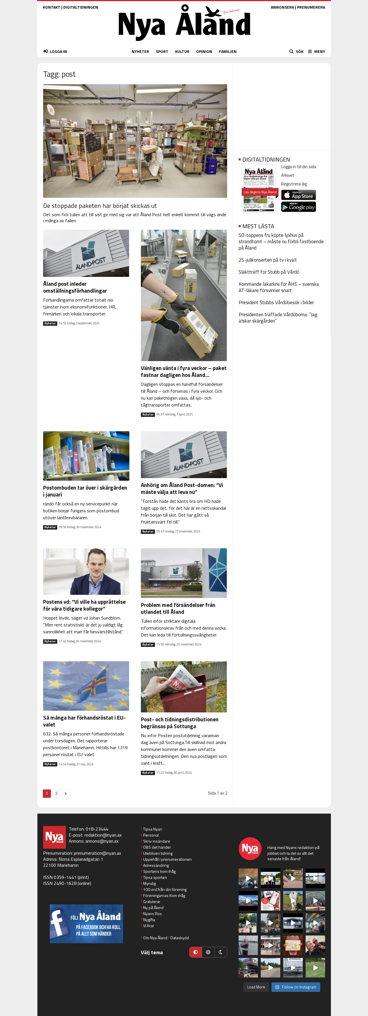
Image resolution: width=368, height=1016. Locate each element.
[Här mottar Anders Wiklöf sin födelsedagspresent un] (315, 923)
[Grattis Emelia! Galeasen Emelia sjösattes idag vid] (248, 945)
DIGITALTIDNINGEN (80, 7)
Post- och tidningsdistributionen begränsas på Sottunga (179, 722)
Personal (151, 835)
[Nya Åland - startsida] (184, 42)
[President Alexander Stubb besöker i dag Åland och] (293, 878)
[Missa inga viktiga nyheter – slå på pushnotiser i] (270, 900)
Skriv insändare (156, 841)
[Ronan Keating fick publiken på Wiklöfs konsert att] (270, 923)
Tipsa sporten (155, 877)
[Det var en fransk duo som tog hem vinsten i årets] (315, 878)
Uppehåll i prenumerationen (167, 859)
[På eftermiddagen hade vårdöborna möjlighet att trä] (270, 878)
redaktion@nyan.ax (103, 834)
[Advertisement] (282, 105)
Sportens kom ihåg (159, 871)
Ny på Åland (153, 907)
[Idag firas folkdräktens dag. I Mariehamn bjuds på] (315, 900)
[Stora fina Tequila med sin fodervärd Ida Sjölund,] (293, 900)
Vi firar (148, 926)
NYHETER (140, 51)
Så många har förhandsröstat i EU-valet (84, 721)
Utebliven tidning (157, 853)
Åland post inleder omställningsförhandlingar (75, 287)
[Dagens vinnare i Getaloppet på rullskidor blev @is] (270, 967)
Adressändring (156, 865)
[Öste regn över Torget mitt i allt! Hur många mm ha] (270, 945)
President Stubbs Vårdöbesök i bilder (276, 302)
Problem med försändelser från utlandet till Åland (178, 608)
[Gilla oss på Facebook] (86, 923)
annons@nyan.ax (101, 840)
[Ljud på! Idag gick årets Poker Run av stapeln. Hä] (293, 967)
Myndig (149, 883)
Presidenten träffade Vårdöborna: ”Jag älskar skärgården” (278, 318)
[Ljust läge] (208, 952)
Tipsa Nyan (152, 829)
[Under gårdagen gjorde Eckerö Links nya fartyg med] (248, 900)
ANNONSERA (282, 7)
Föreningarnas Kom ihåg (164, 895)
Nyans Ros (152, 913)
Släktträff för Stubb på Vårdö (269, 272)
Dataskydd (179, 938)
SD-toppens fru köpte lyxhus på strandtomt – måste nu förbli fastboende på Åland (281, 241)
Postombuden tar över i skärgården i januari (85, 491)
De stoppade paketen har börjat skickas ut (100, 205)
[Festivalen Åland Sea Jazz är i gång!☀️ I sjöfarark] (248, 878)
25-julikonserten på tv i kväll (267, 260)
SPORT (162, 51)
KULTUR (182, 51)
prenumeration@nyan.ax (97, 853)
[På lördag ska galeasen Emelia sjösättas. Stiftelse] (248, 967)
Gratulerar (151, 901)
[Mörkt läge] (220, 952)
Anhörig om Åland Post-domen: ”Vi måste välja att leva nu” (182, 488)
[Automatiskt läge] (195, 952)
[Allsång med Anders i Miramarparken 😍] (293, 923)
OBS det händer (157, 847)
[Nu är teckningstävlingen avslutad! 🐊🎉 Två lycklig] (293, 945)
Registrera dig (294, 184)
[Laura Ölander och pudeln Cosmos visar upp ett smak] (315, 967)
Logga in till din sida (298, 166)
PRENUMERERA (311, 7)
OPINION (204, 51)
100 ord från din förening (165, 889)
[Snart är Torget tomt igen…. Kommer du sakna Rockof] (248, 923)
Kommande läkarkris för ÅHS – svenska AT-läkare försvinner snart (279, 287)
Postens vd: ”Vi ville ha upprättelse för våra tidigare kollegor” (84, 605)
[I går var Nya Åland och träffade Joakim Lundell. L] (315, 945)
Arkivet (287, 175)
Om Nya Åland (155, 938)
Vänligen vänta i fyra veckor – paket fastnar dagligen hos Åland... (184, 371)
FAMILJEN (228, 51)
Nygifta (149, 920)
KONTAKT (51, 7)
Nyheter (50, 323)
